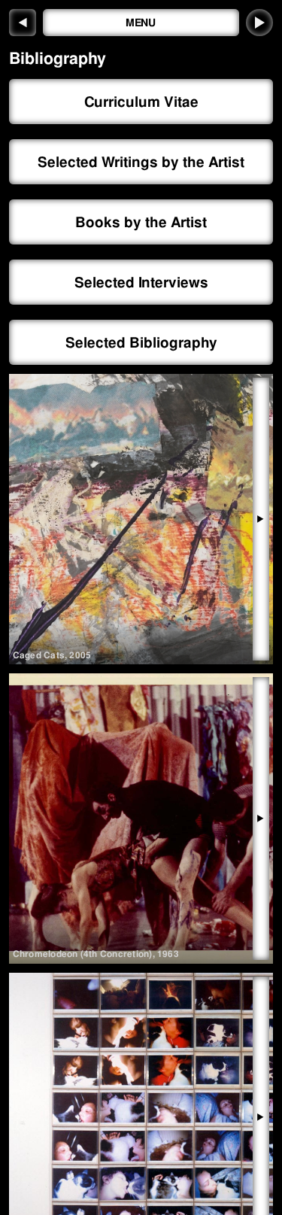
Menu (141, 22)
